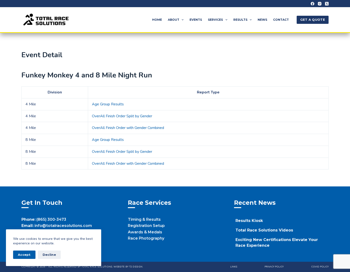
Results (240, 19)
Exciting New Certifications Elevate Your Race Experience (276, 242)
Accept (24, 255)
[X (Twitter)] (327, 3)
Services (215, 19)
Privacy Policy (274, 266)
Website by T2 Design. (128, 266)
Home (157, 19)
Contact (281, 19)
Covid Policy (320, 266)
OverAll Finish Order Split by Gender (122, 116)
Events (196, 19)
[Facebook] (312, 3)
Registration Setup (146, 225)
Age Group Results (108, 104)
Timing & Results (144, 219)
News (262, 19)
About (173, 19)
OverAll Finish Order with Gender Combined (128, 127)
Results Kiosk (249, 220)
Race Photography (146, 238)
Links (233, 266)
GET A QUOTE (312, 19)
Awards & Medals (145, 232)
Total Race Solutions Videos (264, 230)
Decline (49, 255)
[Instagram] (319, 3)
